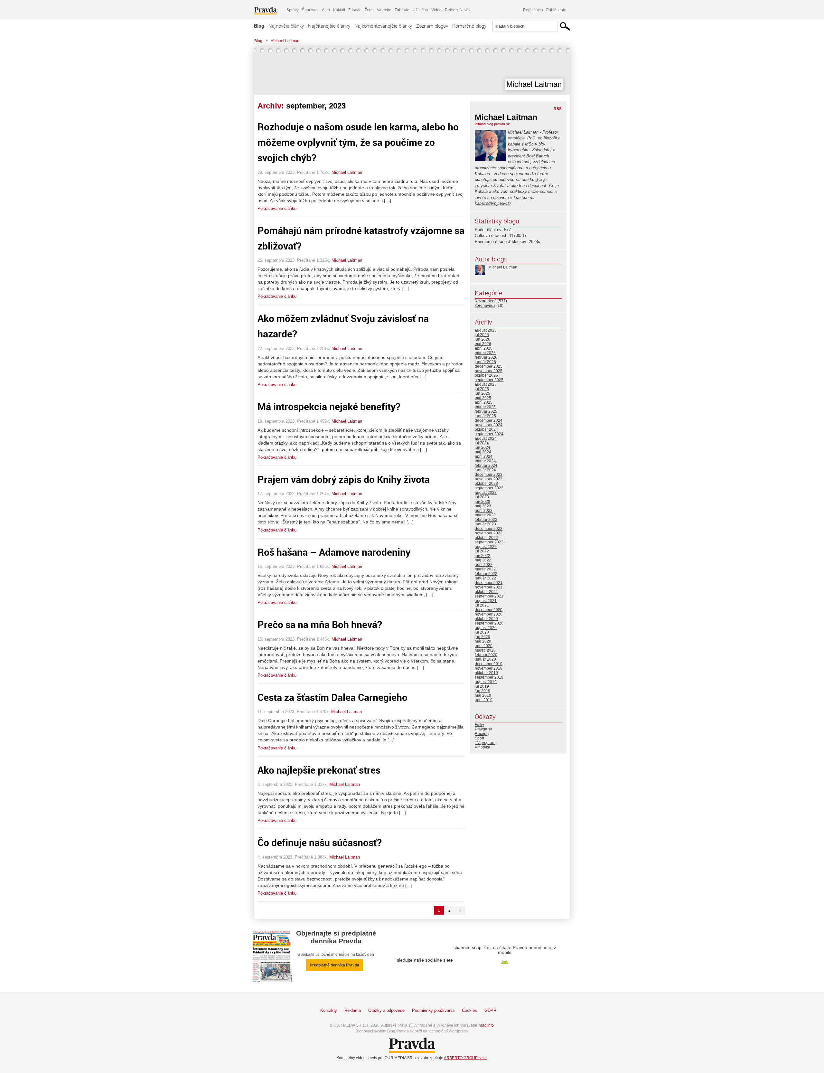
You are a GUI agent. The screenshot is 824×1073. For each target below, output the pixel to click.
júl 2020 (482, 632)
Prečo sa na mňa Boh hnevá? (320, 624)
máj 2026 (483, 344)
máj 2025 (483, 398)
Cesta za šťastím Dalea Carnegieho (332, 697)
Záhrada (402, 10)
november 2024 (488, 425)
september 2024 (489, 434)
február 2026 (486, 357)
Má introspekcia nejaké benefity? (329, 406)
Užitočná (420, 10)
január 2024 (485, 470)
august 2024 (486, 438)
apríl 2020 (483, 646)
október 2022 (486, 537)
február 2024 (486, 465)
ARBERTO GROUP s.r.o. (465, 1058)
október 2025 (486, 375)
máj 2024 (483, 452)
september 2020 (489, 623)
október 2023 (486, 483)
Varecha (384, 10)
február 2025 (486, 411)
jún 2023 (482, 501)
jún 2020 (482, 637)
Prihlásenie (556, 10)
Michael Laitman (284, 41)
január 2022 (485, 578)
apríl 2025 (483, 402)
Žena (369, 10)
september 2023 (489, 488)
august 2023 (486, 492)
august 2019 (486, 682)
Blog (259, 25)
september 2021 (489, 596)
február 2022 (486, 573)
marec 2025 (485, 407)
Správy (292, 10)
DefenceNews (457, 10)
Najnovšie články (286, 26)
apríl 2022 (483, 564)
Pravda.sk (483, 729)
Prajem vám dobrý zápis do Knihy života (344, 479)
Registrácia (533, 10)
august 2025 (486, 384)
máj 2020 (483, 641)
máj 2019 (483, 695)
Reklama (352, 1010)
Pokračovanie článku (277, 208)
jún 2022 (482, 555)
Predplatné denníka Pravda (334, 965)
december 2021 (488, 582)
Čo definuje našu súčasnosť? (320, 842)
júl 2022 (482, 551)
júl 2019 (482, 686)
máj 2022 (483, 560)
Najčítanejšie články (329, 26)
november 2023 (488, 479)
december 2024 (488, 420)
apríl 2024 (483, 456)
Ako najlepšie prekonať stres (319, 770)
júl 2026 (482, 335)
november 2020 (488, 614)
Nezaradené (486, 301)
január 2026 (485, 362)
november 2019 (488, 668)
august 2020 (486, 628)
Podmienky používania (433, 1010)
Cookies (469, 1010)
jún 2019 (482, 691)
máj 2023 (483, 506)
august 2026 (486, 330)
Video (436, 10)
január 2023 (485, 524)
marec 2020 (485, 650)
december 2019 (488, 664)
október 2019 (486, 673)
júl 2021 (482, 605)
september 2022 (489, 542)
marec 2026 (485, 353)
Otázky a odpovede (386, 1010)
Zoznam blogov (432, 26)
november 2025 (488, 371)
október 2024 (486, 429)
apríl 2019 (483, 700)
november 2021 (488, 587)
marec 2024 (485, 461)
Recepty (482, 733)
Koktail (339, 10)
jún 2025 (482, 393)
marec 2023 (485, 515)
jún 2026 (482, 339)
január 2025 (485, 416)
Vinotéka (482, 747)
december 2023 (488, 474)
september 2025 (489, 380)
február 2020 (486, 655)
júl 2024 (482, 443)
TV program (485, 742)
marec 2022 (485, 569)
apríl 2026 (483, 348)
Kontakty (328, 1010)
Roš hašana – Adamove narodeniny (334, 552)
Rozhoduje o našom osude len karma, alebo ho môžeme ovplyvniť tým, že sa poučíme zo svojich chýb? (358, 142)
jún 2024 (482, 447)
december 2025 (488, 366)
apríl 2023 (483, 510)
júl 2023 (482, 497)
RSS (558, 109)
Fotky (479, 724)
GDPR (490, 1010)
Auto (326, 10)
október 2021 (486, 591)
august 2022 (486, 546)
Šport (479, 738)
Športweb (310, 10)
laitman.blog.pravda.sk (492, 124)
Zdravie (354, 10)
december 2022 (488, 528)
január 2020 (485, 659)
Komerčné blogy (469, 26)
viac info (486, 1025)
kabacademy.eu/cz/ (493, 203)
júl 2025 (482, 389)
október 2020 (486, 619)
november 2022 (488, 533)
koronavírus (485, 305)
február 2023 (486, 519)
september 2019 (489, 677)
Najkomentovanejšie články (383, 26)
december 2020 (488, 609)
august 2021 (486, 600)
